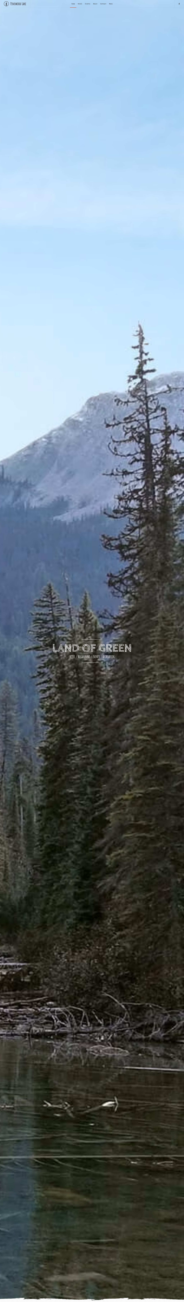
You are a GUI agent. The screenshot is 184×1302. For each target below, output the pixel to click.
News (111, 4)
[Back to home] (15, 4)
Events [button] (87, 4)
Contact (103, 4)
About (95, 4)
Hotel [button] (80, 4)
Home (73, 4)
